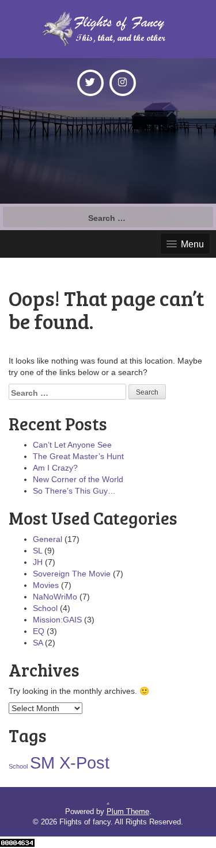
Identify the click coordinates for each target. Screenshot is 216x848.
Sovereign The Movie (72, 573)
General (47, 539)
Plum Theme (128, 811)
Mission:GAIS (57, 619)
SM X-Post (69, 762)
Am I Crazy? (55, 467)
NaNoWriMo (55, 596)
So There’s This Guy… (74, 490)
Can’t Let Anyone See (72, 444)
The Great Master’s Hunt (78, 456)
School (45, 608)
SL (37, 550)
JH (38, 562)
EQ (38, 631)
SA (38, 642)
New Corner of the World (78, 479)
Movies (46, 585)
